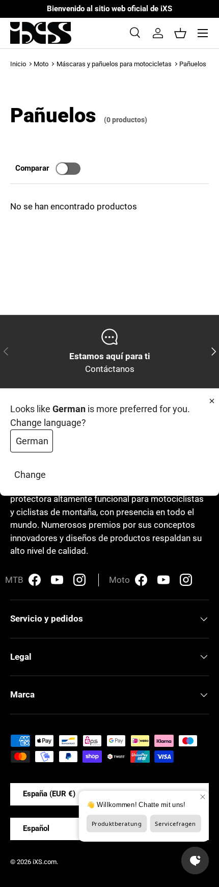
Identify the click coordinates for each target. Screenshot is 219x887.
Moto (41, 64)
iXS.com (45, 862)
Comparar (32, 168)
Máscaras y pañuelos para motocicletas (114, 64)
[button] (180, 33)
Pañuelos (192, 64)
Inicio (18, 64)
